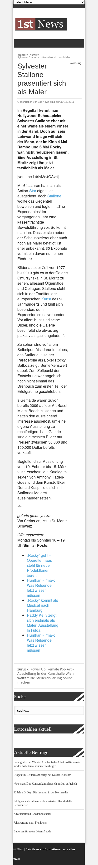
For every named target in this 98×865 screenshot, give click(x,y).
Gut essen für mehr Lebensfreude (32, 831)
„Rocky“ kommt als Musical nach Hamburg (42, 605)
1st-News (43, 101)
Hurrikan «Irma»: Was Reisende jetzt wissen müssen (41, 587)
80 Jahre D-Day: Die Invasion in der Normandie (40, 792)
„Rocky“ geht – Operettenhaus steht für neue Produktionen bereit (39, 565)
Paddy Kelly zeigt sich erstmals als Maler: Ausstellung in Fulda (42, 622)
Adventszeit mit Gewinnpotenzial (32, 814)
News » (34, 54)
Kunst (46, 299)
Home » (23, 54)
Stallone (54, 196)
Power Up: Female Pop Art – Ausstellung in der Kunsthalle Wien (45, 671)
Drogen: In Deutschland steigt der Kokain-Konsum (42, 775)
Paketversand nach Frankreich (30, 822)
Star (32, 190)
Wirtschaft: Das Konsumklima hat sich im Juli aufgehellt (45, 783)
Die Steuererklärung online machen (45, 680)
